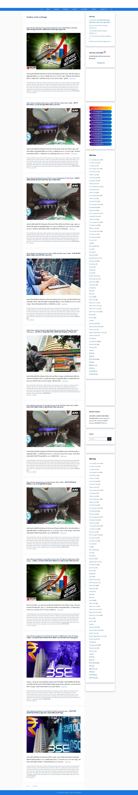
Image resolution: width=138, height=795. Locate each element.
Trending (91, 338)
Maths (90, 290)
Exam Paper (92, 264)
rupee (44, 86)
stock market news (36, 91)
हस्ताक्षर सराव (92, 374)
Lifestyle (91, 288)
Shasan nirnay (92, 329)
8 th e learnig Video (94, 231)
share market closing (53, 87)
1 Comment (31, 243)
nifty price (31, 311)
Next (36, 786)
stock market (60, 89)
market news (48, 84)
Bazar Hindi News (32, 82)
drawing (91, 252)
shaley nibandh (93, 323)
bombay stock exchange (52, 82)
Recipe (91, 314)
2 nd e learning (93, 177)
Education (91, 255)
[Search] (109, 439)
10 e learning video (94, 168)
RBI (67, 388)
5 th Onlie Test (93, 201)
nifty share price (38, 86)
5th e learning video (94, 204)
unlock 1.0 (49, 547)
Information (92, 285)
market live (42, 84)
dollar (38, 84)
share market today (46, 89)
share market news (71, 87)
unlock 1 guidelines (41, 547)
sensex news (69, 86)
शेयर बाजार (77, 91)
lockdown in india (52, 386)
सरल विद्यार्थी (92, 371)
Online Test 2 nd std (94, 305)
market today (55, 84)
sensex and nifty (52, 86)
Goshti (91, 273)
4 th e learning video (94, 195)
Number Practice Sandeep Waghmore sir (99, 41)
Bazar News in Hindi (41, 82)
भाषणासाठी (74, 9)
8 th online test (93, 234)
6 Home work (92, 210)
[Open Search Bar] (112, 9)
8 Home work (92, 228)
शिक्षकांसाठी (56, 9)
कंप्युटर (90, 356)
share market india (62, 87)
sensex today (36, 87)
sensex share (29, 87)
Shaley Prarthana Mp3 (95, 326)
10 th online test (93, 171)
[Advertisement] (100, 86)
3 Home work (92, 183)
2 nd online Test (93, 180)
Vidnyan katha (93, 344)
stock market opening (46, 91)
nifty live (74, 84)
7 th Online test (93, 225)
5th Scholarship (93, 207)
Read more (72, 78)
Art (90, 243)
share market (45, 87)
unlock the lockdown (56, 547)
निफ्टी (73, 91)
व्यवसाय (91, 368)
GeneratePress (78, 792)
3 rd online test (93, 189)
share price (53, 89)
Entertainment (92, 261)
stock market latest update (69, 89)
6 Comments (31, 777)
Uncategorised (93, 341)
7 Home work (92, 219)
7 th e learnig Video (94, 222)
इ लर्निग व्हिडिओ (84, 9)
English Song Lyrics (94, 258)
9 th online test (93, 237)
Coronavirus (33, 84)
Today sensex (64, 91)
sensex (47, 86)
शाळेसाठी (48, 9)
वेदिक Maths (92, 365)
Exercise (91, 267)
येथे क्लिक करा (101, 63)
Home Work (92, 282)
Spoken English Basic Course (97, 332)
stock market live (30, 316)
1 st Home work (93, 162)
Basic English (92, 246)
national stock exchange (63, 84)
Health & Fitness (93, 276)
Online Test (92, 299)
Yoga (90, 350)
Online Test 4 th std (94, 311)
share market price (31, 314)
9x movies (92, 240)
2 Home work (92, 174)
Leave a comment (32, 92)
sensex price (75, 86)
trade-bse (70, 91)
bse (59, 82)
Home (42, 9)
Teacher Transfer (93, 335)
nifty (71, 84)
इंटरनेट (90, 353)
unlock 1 (41, 393)
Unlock (30, 547)
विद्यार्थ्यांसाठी (65, 9)
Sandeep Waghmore (33, 4)
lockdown (45, 386)
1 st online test (93, 165)
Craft (90, 249)
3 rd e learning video (94, 186)
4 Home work (92, 192)
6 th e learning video (94, 213)
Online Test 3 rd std (94, 308)
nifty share (31, 86)
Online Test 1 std (93, 302)
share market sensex (37, 89)
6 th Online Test (93, 216)
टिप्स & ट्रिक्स (92, 359)
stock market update (55, 91)
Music (90, 293)
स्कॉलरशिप (94, 9)
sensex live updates (61, 86)
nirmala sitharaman (61, 388)
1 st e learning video (94, 159)
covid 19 (39, 309)
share (40, 87)
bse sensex (63, 82)
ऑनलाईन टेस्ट (103, 9)
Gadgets (91, 270)
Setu (90, 320)
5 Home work (92, 198)
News (90, 296)
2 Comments (31, 319)
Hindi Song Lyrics (94, 279)
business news (69, 82)
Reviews (91, 317)
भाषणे (90, 362)
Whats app (92, 347)
